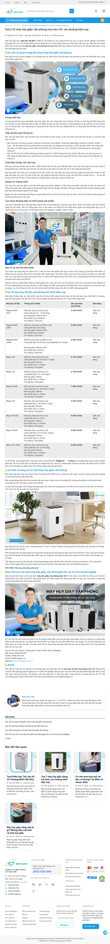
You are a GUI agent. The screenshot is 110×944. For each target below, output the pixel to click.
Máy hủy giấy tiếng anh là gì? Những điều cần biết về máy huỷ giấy (20, 830)
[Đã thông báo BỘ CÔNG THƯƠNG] (92, 879)
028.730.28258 (14, 891)
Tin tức (7, 2)
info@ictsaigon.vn (14, 894)
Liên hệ (17, 2)
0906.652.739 (13, 888)
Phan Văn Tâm (28, 697)
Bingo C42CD (12, 386)
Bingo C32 (10, 401)
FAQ (25, 2)
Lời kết (8, 738)
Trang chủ (8, 25)
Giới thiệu (37, 20)
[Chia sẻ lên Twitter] (94, 684)
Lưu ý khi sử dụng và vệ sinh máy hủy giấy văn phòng (26, 730)
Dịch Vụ (49, 20)
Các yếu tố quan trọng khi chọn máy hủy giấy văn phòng (28, 722)
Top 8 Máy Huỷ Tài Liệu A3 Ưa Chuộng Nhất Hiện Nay (20, 778)
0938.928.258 (13, 885)
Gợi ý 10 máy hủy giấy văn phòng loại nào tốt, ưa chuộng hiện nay (45, 25)
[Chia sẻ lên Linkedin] (101, 684)
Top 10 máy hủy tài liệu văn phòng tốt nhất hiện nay (26, 726)
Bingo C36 (10, 357)
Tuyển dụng (35, 2)
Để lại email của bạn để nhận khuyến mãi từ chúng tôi (67, 912)
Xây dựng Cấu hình (64, 20)
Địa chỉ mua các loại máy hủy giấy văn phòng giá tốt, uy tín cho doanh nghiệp (37, 734)
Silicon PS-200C (13, 445)
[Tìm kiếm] (71, 11)
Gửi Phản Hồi (89, 926)
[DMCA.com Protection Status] (102, 879)
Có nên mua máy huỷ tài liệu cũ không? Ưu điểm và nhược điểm (89, 779)
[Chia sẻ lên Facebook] (87, 684)
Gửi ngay (64, 925)
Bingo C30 (10, 372)
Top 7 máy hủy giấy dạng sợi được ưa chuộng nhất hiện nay (54, 779)
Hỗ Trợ (17, 25)
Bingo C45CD (12, 430)
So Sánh (79, 20)
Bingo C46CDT (12, 416)
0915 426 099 (42, 871)
